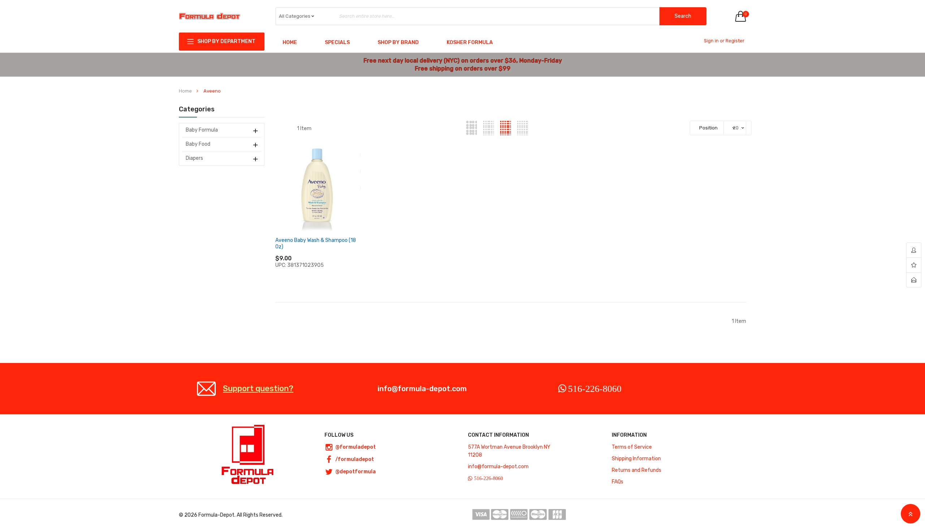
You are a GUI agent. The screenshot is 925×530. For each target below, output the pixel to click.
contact (914, 280)
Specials (337, 42)
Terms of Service (632, 447)
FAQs (617, 482)
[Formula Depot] (209, 16)
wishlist (914, 265)
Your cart (745, 14)
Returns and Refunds (636, 470)
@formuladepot (355, 447)
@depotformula (355, 472)
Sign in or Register (724, 40)
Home (290, 42)
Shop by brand (398, 42)
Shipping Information (636, 459)
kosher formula (470, 42)
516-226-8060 (594, 388)
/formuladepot (354, 459)
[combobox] (490, 16)
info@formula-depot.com (422, 388)
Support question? (258, 388)
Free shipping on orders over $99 (463, 68)
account (914, 250)
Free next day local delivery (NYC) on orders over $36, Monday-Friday (462, 60)
